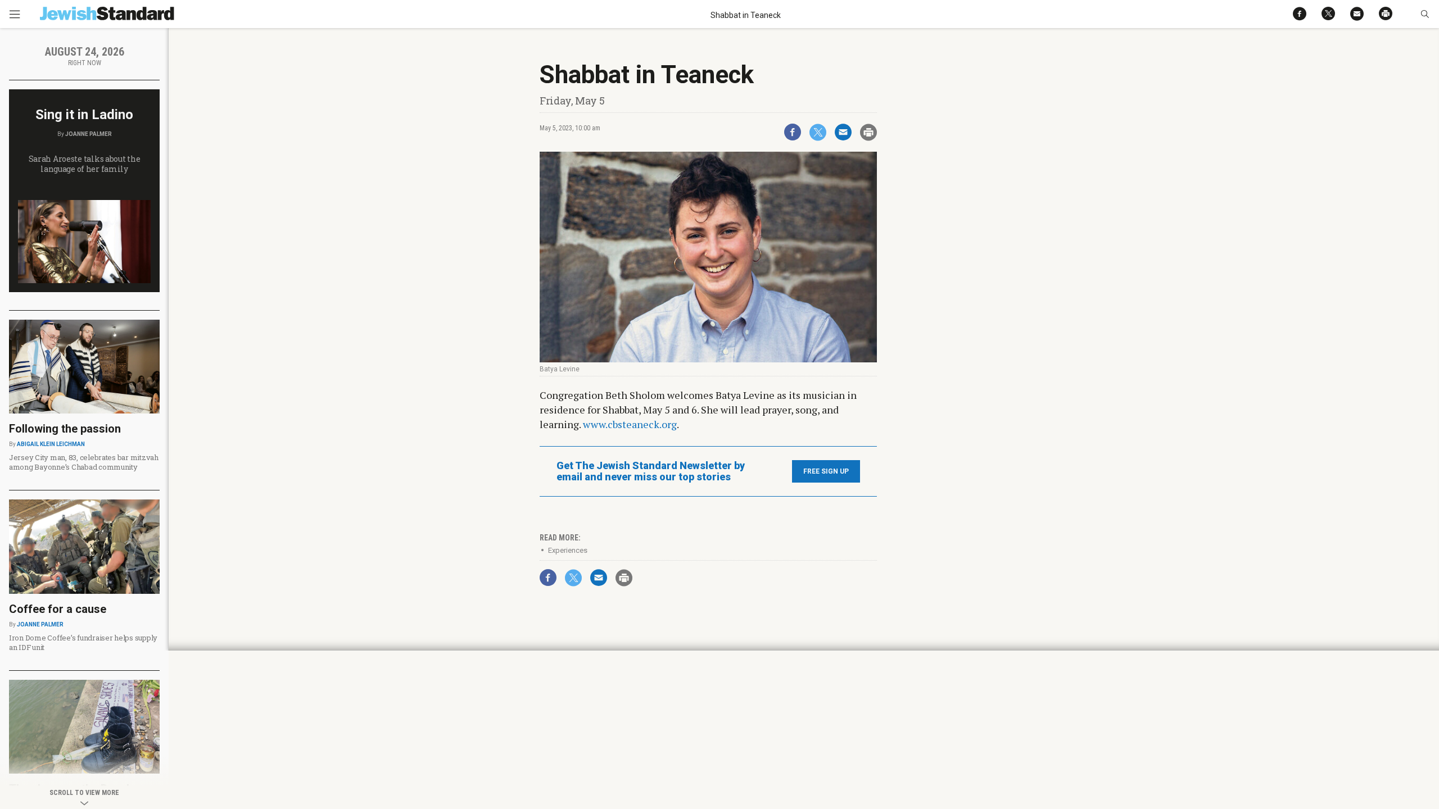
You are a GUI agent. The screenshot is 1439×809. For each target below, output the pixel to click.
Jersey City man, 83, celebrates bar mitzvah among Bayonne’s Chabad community (84, 462)
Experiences (567, 550)
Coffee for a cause (57, 609)
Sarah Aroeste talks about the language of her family (85, 163)
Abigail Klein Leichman (51, 444)
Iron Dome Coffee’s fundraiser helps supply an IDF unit (83, 642)
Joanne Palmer (88, 134)
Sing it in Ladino (84, 114)
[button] (1424, 14)
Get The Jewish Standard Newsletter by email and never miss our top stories (650, 471)
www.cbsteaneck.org (630, 424)
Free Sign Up (826, 471)
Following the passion (65, 428)
